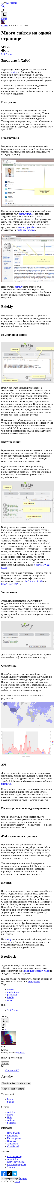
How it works (13, 1133)
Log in (10, 1099)
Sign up (11, 1102)
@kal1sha (20, 1052)
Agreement (12, 1143)
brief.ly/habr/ (34, 981)
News (10, 1114)
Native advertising (15, 1162)
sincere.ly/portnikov (27, 227)
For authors (12, 1135)
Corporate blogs (14, 1156)
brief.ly (14, 72)
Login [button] (4, 18)
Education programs (16, 1164)
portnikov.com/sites (26, 230)
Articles (11, 1112)
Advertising (12, 1159)
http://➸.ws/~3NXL (10, 584)
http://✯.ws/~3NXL (33, 581)
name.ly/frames (26, 214)
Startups (11, 1167)
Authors (11, 1120)
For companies (14, 1138)
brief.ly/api (6, 784)
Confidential (13, 1146)
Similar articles (23, 1083)
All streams (11, 2)
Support (23, 1178)
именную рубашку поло (36, 971)
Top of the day (8, 1083)
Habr (17, 1181)
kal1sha (4, 25)
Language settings (10, 1178)
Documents (12, 1141)
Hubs (9, 1117)
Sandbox (11, 1122)
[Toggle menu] (2, 3)
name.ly (18, 287)
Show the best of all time (13, 1089)
